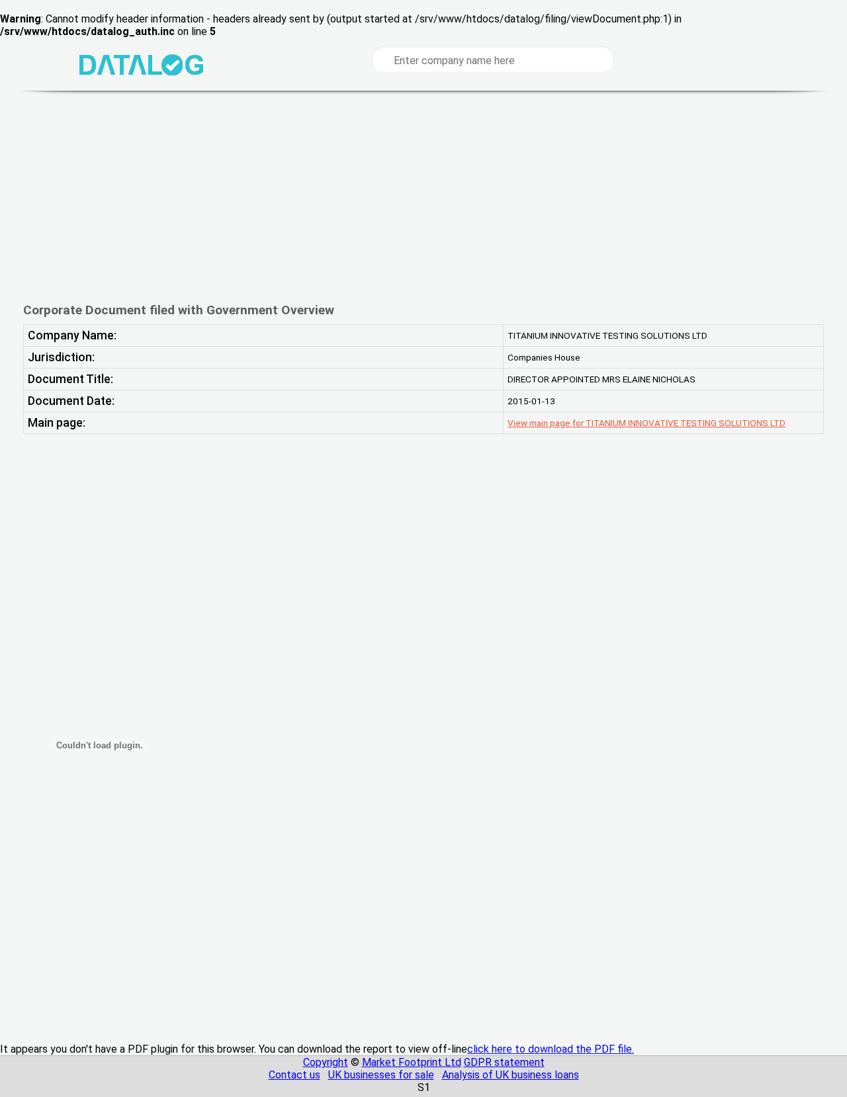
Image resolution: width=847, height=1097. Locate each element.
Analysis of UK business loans (510, 1075)
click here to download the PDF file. (550, 1049)
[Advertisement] (423, 196)
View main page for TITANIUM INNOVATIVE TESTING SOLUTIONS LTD (646, 422)
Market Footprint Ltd (411, 1062)
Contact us (294, 1075)
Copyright (325, 1062)
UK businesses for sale (381, 1075)
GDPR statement (504, 1062)
